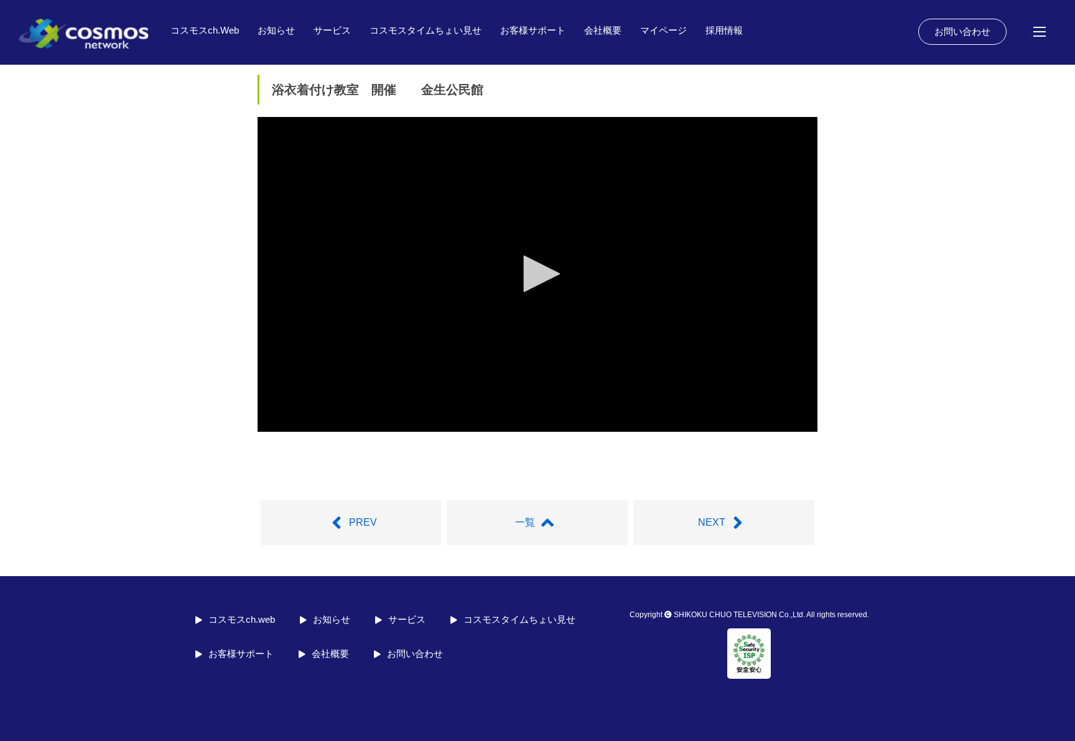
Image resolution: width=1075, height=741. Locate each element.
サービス (332, 30)
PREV (363, 522)
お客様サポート (532, 30)
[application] (537, 274)
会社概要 (602, 30)
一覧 (525, 522)
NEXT (711, 522)
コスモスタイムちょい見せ (426, 30)
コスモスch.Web (204, 30)
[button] (537, 273)
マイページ (663, 30)
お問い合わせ (962, 31)
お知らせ (276, 30)
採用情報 (724, 30)
